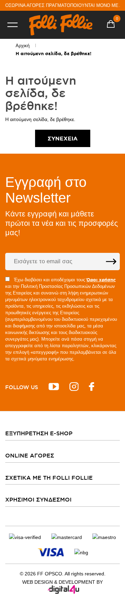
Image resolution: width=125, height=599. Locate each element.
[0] (111, 25)
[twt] (54, 387)
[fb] (91, 387)
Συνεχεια (63, 138)
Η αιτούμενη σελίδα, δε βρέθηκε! (53, 53)
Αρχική (23, 45)
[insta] (73, 387)
